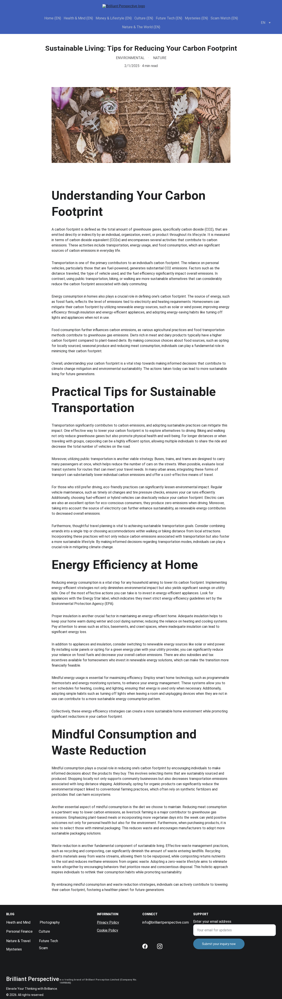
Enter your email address (212, 921)
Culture (44, 931)
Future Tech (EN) (169, 18)
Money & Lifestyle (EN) (114, 18)
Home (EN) (52, 18)
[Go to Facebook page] (145, 946)
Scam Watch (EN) (224, 18)
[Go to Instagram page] (159, 946)
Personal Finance (19, 931)
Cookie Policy (107, 930)
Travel (25, 941)
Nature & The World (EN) (141, 27)
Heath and (14, 922)
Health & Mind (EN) (78, 18)
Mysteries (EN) (196, 18)
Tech (54, 941)
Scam (43, 948)
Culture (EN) (143, 18)
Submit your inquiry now (219, 944)
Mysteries (14, 949)
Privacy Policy (108, 922)
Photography (50, 922)
